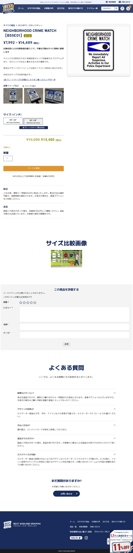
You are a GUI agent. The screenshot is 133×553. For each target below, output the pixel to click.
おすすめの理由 (34, 8)
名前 (5, 324)
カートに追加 (33, 168)
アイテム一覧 (92, 8)
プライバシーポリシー (103, 532)
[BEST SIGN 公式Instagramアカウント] (86, 537)
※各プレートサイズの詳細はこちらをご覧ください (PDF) (28, 80)
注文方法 (60, 8)
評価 (6, 302)
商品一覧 (73, 527)
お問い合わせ (126, 2)
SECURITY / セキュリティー (30, 25)
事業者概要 (112, 2)
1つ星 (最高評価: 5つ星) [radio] (20, 302)
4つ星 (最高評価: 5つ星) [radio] (31, 302)
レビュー (8, 308)
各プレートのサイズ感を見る (34, 128)
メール (6, 333)
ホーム (21, 8)
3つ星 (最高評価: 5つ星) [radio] (27, 302)
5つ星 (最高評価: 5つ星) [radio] (34, 302)
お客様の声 (48, 8)
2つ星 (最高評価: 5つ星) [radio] (24, 302)
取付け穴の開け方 (75, 8)
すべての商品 (9, 25)
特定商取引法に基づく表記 (81, 532)
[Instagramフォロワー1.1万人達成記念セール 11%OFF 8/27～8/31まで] (121, 541)
